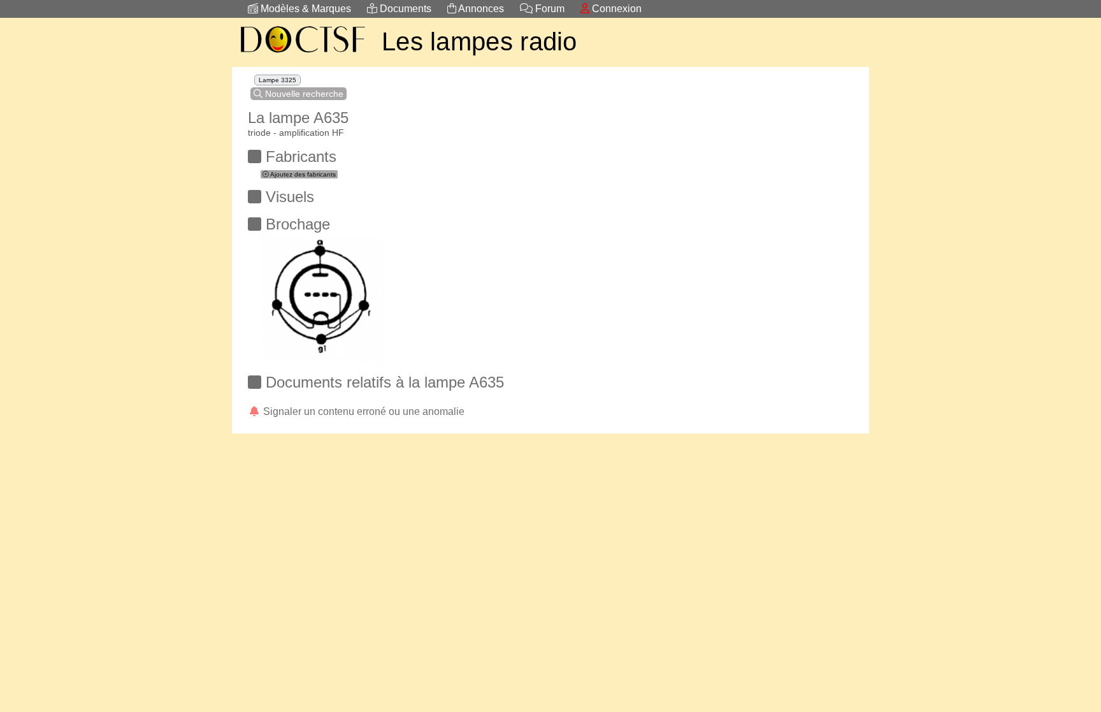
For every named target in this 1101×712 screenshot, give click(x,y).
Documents (404, 8)
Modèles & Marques (304, 8)
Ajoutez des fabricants (302, 174)
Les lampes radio (479, 41)
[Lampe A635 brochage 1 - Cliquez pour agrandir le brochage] (323, 296)
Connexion (615, 8)
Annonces (480, 8)
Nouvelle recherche (303, 94)
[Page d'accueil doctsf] (302, 54)
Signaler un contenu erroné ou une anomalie (362, 411)
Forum (549, 8)
